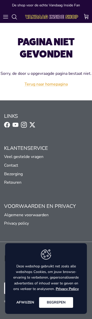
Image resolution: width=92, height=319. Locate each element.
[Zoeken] (16, 16)
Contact (11, 165)
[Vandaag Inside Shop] (51, 16)
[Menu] (5, 16)
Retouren (12, 182)
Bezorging (13, 174)
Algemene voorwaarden (26, 215)
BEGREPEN (56, 302)
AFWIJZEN (25, 302)
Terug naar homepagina (46, 84)
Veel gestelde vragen (23, 157)
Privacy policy (16, 223)
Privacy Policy (67, 288)
